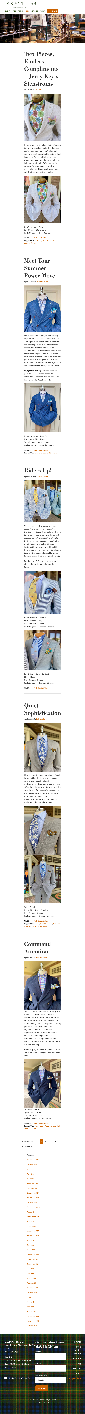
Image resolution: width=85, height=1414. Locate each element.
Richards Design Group (47, 1400)
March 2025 (31, 1179)
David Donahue (46, 924)
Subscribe (42, 1388)
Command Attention (37, 947)
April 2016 (30, 1273)
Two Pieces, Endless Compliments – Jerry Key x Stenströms (41, 68)
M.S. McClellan (38, 5)
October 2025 (32, 1164)
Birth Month (41, 1375)
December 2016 (33, 1254)
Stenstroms (47, 240)
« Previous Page (28, 1142)
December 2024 (33, 1193)
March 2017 (31, 1250)
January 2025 (32, 1188)
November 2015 (33, 1288)
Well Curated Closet (41, 238)
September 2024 (33, 1207)
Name (38, 1351)
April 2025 (30, 1174)
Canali (37, 924)
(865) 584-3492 (11, 1351)
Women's (25, 1378)
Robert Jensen (50, 1126)
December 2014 (33, 1316)
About (42, 11)
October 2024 (32, 1202)
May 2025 (30, 1169)
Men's (13, 1378)
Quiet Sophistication (42, 709)
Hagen (41, 1126)
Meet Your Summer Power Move (39, 268)
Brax (36, 1126)
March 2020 (31, 1226)
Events (7, 11)
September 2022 (33, 1217)
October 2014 (32, 1326)
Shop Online (52, 11)
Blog (27, 11)
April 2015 (30, 1307)
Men (14, 11)
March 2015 (31, 1311)
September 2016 (33, 1264)
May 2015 (30, 1302)
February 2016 (32, 1283)
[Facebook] (5, 1378)
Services (34, 11)
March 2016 (31, 1278)
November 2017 (33, 1235)
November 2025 (33, 1160)
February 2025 (32, 1183)
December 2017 (33, 1231)
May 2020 (30, 1221)
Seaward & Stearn (50, 453)
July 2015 (30, 1297)
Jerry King (38, 240)
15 (56, 1141)
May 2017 (30, 1240)
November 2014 (33, 1321)
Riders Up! (38, 470)
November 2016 (33, 1259)
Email (38, 1363)
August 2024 (31, 1212)
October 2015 (32, 1292)
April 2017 (30, 1245)
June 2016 (30, 1269)
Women (20, 11)
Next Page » (27, 1146)
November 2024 (33, 1198)
